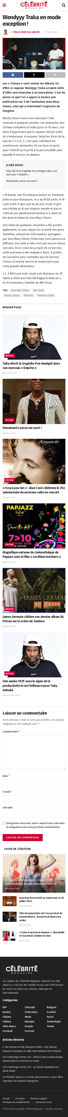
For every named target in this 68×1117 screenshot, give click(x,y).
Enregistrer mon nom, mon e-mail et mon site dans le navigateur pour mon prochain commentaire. (35, 825)
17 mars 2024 (51, 32)
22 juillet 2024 (26, 906)
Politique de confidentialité (16, 1102)
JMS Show (38, 290)
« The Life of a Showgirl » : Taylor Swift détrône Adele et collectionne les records (30, 881)
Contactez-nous (44, 1102)
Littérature (31, 1012)
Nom (6, 776)
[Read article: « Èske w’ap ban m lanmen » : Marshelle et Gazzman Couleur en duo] (10, 936)
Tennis (50, 1026)
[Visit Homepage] (34, 5)
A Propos (20, 1098)
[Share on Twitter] (34, 75)
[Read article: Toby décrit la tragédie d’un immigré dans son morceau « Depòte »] (34, 336)
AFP (5, 1007)
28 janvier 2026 (10, 373)
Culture (9, 420)
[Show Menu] (4, 5)
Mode (28, 1016)
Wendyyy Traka (45, 295)
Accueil (6, 1098)
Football (7, 1031)
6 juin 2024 (25, 941)
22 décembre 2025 (11, 695)
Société (51, 1012)
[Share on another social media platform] (55, 75)
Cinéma (7, 1016)
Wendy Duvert (12, 295)
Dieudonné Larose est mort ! (22, 181)
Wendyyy (28, 295)
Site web (8, 807)
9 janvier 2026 (9, 433)
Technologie (54, 1021)
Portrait (29, 1031)
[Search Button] (63, 5)
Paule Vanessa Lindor (26, 32)
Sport (50, 1016)
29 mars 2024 (26, 925)
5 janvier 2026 (10, 626)
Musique (9, 356)
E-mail (7, 791)
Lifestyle (30, 1007)
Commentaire (11, 731)
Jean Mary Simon (20, 290)
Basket (7, 1012)
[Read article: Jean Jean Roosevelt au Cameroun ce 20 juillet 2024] (10, 901)
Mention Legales (39, 1098)
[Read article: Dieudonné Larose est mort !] (34, 401)
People (29, 1026)
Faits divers (9, 1026)
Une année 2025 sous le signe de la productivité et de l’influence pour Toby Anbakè (30, 685)
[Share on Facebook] (13, 75)
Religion (51, 1007)
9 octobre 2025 (13, 889)
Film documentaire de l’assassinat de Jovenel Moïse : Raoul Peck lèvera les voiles (40, 917)
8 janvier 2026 (10, 562)
